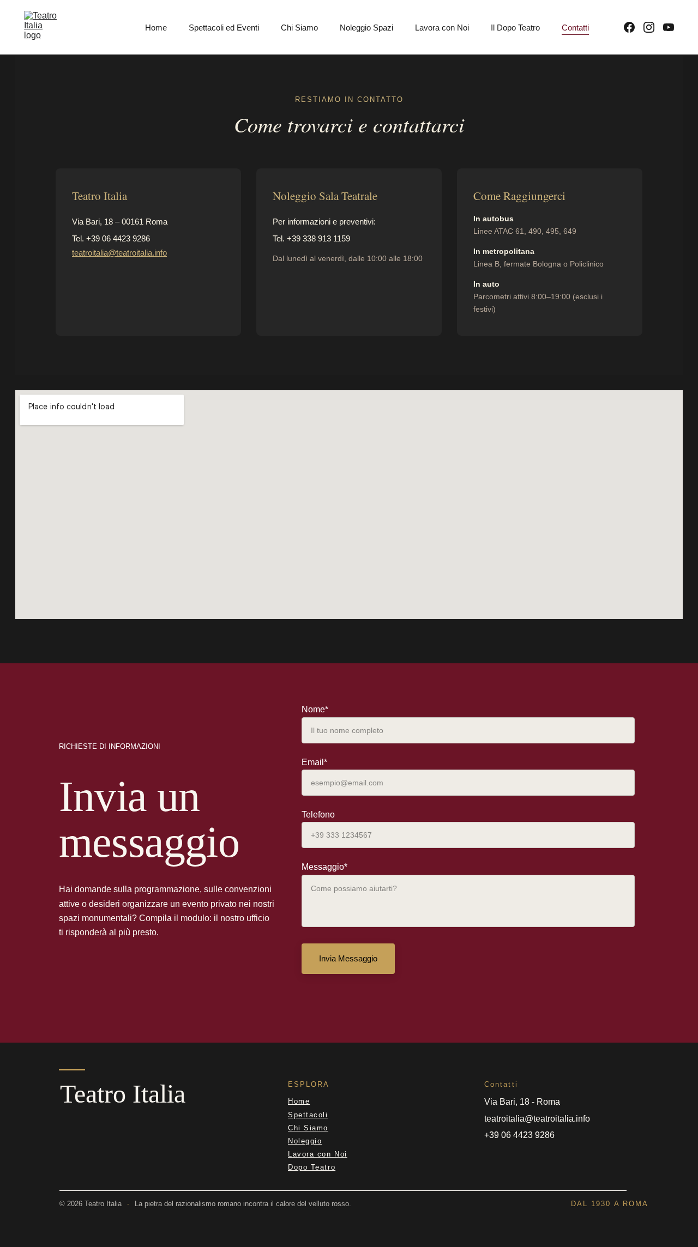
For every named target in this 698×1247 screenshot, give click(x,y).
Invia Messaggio (348, 958)
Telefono (318, 814)
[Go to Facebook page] (633, 27)
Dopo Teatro (311, 1167)
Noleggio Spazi (366, 27)
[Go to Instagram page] (653, 27)
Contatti (575, 27)
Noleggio (305, 1141)
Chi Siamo (299, 27)
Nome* (315, 709)
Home (156, 27)
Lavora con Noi (442, 27)
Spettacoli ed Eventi (224, 27)
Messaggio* (324, 866)
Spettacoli (308, 1115)
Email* (314, 762)
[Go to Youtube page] (668, 27)
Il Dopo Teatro (515, 27)
